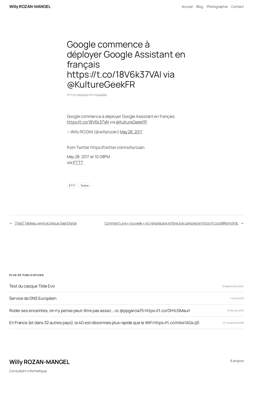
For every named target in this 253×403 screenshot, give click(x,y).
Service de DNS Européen (32, 298)
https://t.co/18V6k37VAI (88, 122)
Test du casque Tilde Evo (32, 286)
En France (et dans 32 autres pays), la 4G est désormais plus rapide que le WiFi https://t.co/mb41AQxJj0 (104, 322)
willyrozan (82, 94)
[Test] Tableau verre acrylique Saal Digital (46, 223)
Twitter (85, 185)
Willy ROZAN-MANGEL (30, 6)
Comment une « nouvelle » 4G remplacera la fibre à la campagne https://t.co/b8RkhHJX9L (172, 223)
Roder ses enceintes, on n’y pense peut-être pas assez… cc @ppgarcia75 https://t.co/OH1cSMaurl (99, 310)
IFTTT (78, 162)
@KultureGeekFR (131, 122)
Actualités (101, 94)
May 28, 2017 (131, 132)
